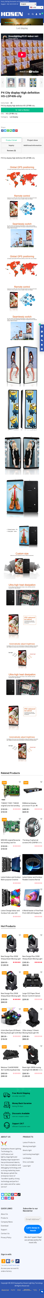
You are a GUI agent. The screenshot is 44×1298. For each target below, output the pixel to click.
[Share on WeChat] (10, 131)
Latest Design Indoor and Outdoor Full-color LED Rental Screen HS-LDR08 (10, 913)
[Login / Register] (36, 14)
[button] (22, 110)
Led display (14, 117)
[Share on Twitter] (5, 131)
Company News (7, 1222)
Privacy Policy (6, 1237)
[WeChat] (9, 1195)
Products (4, 1218)
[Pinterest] (12, 1199)
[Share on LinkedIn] (13, 131)
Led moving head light (31, 1154)
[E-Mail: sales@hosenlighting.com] (42, 349)
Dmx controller (28, 1162)
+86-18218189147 (12, 4)
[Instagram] (6, 1199)
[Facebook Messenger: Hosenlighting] (42, 336)
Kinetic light (27, 1150)
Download (4, 1226)
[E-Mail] (2, 1195)
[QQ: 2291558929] (42, 345)
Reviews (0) (11, 151)
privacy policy (33, 1240)
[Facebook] (12, 1195)
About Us (4, 1214)
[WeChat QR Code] (42, 340)
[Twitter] (9, 1199)
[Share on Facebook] (2, 131)
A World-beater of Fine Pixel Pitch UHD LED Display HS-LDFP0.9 (32, 913)
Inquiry (11, 145)
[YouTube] (15, 1195)
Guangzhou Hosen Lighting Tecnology (28, 1283)
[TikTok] (19, 1195)
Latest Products (29, 1142)
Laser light (27, 1166)
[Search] (32, 14)
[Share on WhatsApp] (8, 131)
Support (4, 1230)
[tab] (11, 140)
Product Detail (11, 140)
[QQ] (2, 1199)
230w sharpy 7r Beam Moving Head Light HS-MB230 (30, 1032)
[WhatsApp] (6, 1195)
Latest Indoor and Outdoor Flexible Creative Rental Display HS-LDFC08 (32, 879)
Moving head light (29, 1146)
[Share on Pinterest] (16, 131)
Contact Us (5, 1233)
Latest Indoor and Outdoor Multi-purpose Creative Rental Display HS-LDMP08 (11, 879)
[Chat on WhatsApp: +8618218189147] (42, 332)
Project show (32, 140)
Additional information (33, 145)
